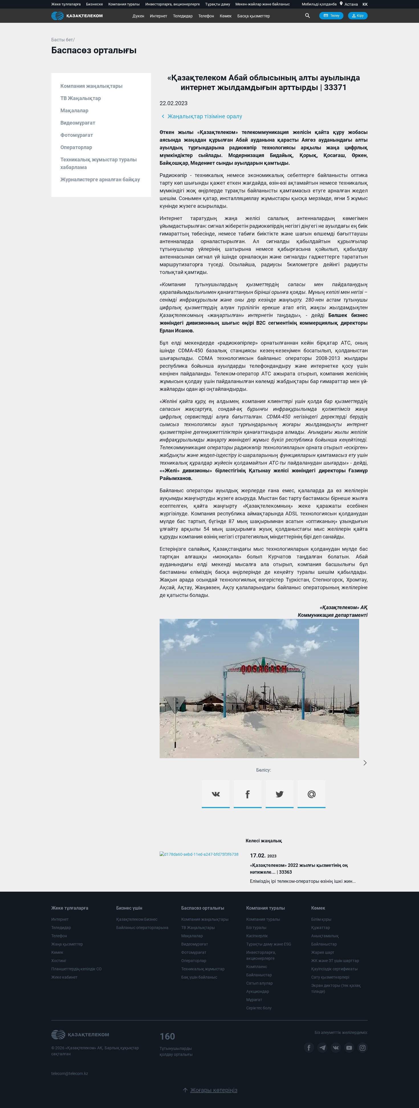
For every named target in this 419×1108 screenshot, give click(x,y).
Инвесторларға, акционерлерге (172, 4)
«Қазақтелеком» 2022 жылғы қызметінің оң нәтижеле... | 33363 (299, 869)
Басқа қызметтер (253, 16)
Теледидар (183, 16)
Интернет (158, 16)
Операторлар (76, 147)
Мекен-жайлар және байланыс (262, 4)
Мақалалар (74, 110)
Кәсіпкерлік (257, 936)
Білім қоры (321, 919)
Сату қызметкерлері (330, 977)
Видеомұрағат (77, 123)
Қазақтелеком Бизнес (136, 919)
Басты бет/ (63, 39)
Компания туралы (124, 4)
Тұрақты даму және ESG (268, 944)
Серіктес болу (259, 1008)
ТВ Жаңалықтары (198, 927)
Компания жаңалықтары (91, 86)
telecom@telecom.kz (69, 1073)
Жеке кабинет (64, 977)
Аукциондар (257, 991)
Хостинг (58, 960)
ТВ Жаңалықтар (80, 98)
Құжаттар (320, 927)
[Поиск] (307, 16)
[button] (365, 763)
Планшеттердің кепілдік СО (76, 969)
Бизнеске (94, 4)
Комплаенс (256, 966)
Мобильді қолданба (319, 4)
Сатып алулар (259, 983)
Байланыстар (259, 975)
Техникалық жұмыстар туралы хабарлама (98, 163)
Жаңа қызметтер (67, 944)
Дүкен (138, 16)
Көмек (226, 16)
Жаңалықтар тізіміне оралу (201, 116)
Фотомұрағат (76, 135)
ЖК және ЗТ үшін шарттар (335, 960)
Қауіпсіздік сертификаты (334, 969)
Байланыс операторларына (142, 927)
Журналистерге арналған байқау (100, 179)
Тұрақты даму (217, 4)
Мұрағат (254, 999)
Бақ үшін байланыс (199, 977)
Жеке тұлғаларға (66, 4)
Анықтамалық (325, 936)
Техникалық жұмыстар (203, 969)
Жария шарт (322, 952)
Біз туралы (256, 927)
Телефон (206, 16)
